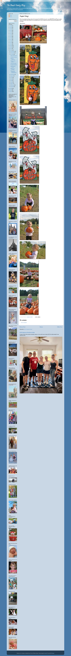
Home (41, 327)
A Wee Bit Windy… (14, 63)
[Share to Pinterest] (39, 317)
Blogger (52, 653)
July (11, 77)
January (12, 86)
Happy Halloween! (14, 55)
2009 (11, 88)
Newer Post (22, 327)
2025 (11, 27)
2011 (11, 48)
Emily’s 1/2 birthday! (12, 69)
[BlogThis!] (36, 317)
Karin (11, 16)
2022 (11, 31)
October (12, 54)
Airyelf (46, 653)
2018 (11, 37)
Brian (11, 15)
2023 (11, 30)
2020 (11, 34)
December (12, 51)
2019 (11, 36)
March (12, 83)
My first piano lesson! (13, 67)
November (13, 52)
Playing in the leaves (13, 61)
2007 (11, 91)
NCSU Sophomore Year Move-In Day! (27, 332)
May (11, 80)
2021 (11, 33)
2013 (11, 45)
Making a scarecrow (13, 59)
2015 (11, 42)
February (12, 85)
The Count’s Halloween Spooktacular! (13, 71)
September (13, 74)
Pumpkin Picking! (14, 64)
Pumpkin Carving (14, 57)
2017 (11, 39)
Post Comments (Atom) (28, 329)
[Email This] (35, 317)
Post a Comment (24, 322)
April (12, 82)
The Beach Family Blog (16, 5)
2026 (11, 25)
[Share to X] (37, 317)
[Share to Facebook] (38, 317)
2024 (11, 28)
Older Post (59, 327)
